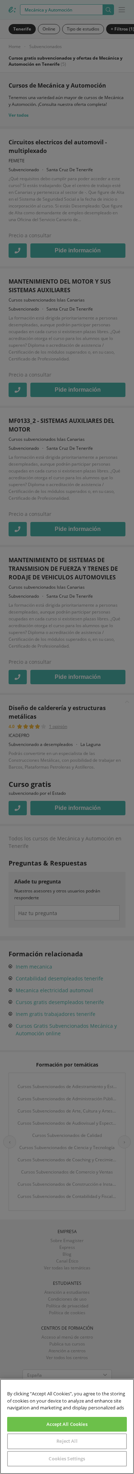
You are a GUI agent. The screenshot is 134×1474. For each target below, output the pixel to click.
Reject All (66, 1441)
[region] (67, 1426)
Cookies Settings (67, 1458)
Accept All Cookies (66, 1424)
